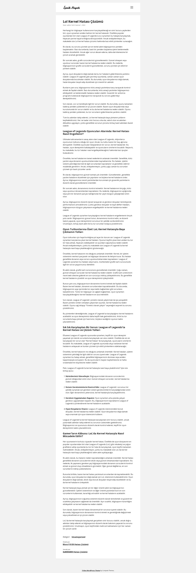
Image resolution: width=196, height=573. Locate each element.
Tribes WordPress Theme (91, 571)
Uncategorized (78, 537)
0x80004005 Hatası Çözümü (75, 552)
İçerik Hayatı (71, 7)
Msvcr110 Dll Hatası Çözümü (75, 544)
